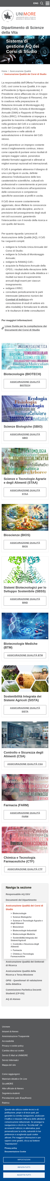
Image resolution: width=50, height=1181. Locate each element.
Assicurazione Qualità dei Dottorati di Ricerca (25, 963)
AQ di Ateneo (13, 999)
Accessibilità (8, 1041)
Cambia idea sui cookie (13, 1051)
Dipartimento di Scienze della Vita (23, 30)
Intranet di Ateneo (10, 1031)
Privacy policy (11, 1148)
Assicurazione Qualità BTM (25, 655)
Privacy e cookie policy (13, 1046)
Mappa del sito (9, 1065)
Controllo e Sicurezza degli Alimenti (25, 945)
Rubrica (5, 1103)
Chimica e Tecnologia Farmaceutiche (22, 955)
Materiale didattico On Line (14, 1079)
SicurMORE (7, 1084)
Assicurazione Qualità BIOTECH (25, 384)
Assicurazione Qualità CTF (25, 869)
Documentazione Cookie (15, 1152)
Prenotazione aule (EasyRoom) (16, 1098)
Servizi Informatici (10, 1060)
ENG (35, 3)
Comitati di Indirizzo (17, 299)
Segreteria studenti (11, 1093)
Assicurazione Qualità (20, 71)
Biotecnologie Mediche (24, 934)
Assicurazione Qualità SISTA (25, 710)
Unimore (6, 1027)
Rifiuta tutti (24, 1167)
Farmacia (17, 950)
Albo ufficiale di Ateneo (13, 1088)
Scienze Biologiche (22, 917)
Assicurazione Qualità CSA (25, 764)
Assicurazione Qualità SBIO (25, 436)
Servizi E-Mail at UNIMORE (15, 1055)
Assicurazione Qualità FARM (25, 815)
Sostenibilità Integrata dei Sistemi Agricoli (24, 939)
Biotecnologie (19, 913)
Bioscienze (18, 927)
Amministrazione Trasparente (15, 1036)
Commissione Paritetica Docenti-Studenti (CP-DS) (24, 991)
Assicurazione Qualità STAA (25, 492)
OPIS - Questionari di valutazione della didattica (24, 982)
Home (4, 71)
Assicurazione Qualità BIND (25, 601)
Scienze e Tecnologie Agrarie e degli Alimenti (27, 922)
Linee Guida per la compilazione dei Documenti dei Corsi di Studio (26, 328)
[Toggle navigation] (47, 3)
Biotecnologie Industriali (25, 930)
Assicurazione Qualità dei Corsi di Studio (24, 907)
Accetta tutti (24, 1175)
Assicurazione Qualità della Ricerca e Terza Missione (21, 973)
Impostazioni (24, 1160)
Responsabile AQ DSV (18, 894)
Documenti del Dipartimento (21, 900)
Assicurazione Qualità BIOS (25, 545)
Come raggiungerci (11, 1074)
